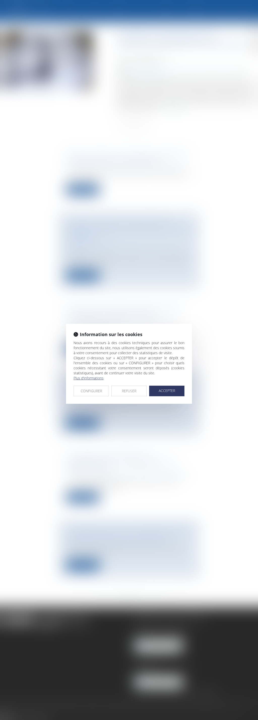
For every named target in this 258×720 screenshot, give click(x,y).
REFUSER (129, 390)
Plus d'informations (89, 378)
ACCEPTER (167, 390)
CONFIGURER (91, 390)
